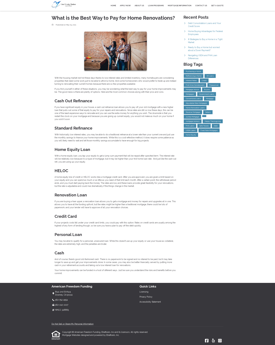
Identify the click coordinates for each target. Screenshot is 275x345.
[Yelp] (213, 341)
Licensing (144, 292)
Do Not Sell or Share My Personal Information (73, 324)
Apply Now (125, 5)
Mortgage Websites (71, 335)
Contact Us (201, 5)
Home (113, 5)
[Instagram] (219, 341)
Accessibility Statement (150, 302)
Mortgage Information (179, 5)
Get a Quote (217, 5)
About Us (139, 5)
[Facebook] (206, 341)
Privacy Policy (146, 297)
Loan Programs (156, 5)
